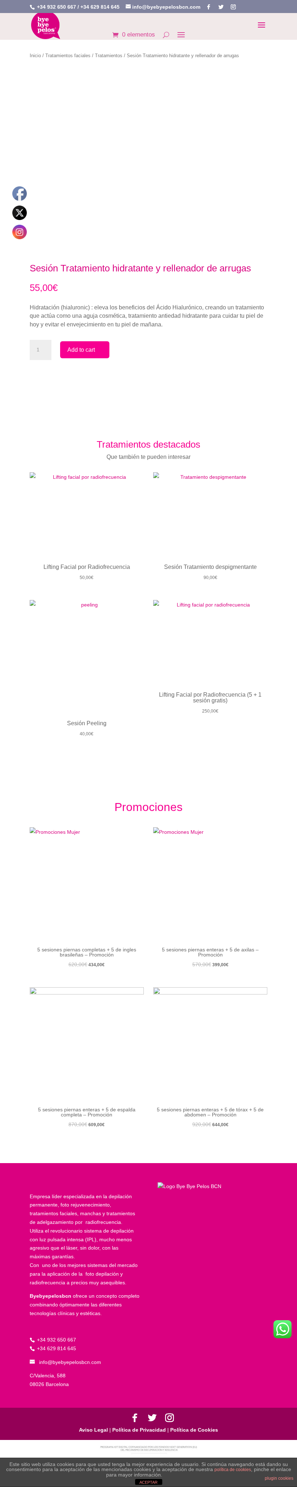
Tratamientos (108, 55)
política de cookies (232, 1469)
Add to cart (81, 350)
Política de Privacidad (139, 1430)
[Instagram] (233, 6)
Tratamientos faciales (68, 55)
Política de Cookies (193, 1430)
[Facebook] (208, 6)
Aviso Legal (94, 1430)
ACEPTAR (148, 1482)
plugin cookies (279, 1478)
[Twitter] (220, 6)
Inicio (35, 55)
